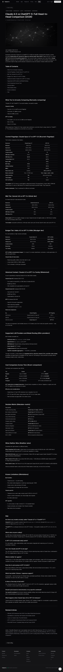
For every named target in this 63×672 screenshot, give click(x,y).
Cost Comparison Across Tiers (14, 83)
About (27, 653)
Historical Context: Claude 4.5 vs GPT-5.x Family (18, 78)
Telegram (53, 655)
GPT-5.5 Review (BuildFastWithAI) (38, 631)
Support (28, 657)
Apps (22, 1)
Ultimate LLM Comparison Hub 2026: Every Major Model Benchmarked (23, 613)
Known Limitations (11, 89)
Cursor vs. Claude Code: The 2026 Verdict (17, 617)
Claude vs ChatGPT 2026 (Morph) (21, 631)
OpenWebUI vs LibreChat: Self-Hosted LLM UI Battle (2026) (21, 615)
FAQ (8, 92)
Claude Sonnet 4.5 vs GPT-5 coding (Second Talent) (32, 633)
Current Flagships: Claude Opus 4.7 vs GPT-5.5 (18, 72)
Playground (26, 1)
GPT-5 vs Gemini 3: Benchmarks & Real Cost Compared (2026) (22, 620)
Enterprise (28, 661)
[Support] (60, 669)
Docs (36, 1)
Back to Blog (10, 7)
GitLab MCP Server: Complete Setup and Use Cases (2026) (21, 622)
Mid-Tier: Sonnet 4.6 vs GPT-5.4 (14, 74)
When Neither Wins (11, 87)
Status (15, 655)
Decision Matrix (11, 85)
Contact (28, 659)
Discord (52, 653)
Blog (39, 1)
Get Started (57, 1)
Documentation (17, 653)
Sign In (51, 1)
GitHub (52, 657)
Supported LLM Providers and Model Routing (17, 81)
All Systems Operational (12, 667)
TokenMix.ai (27, 350)
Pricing (32, 1)
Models (17, 1)
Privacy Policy (41, 655)
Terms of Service (42, 653)
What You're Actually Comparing (15, 69)
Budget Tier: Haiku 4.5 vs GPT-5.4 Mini (16, 76)
